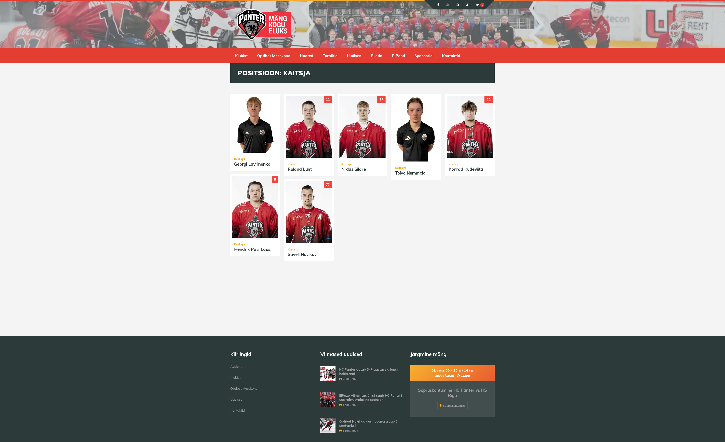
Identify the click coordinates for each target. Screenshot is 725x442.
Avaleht (236, 366)
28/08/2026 (350, 379)
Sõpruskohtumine (454, 405)
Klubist (241, 55)
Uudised (354, 55)
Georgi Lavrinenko (252, 164)
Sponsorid (423, 55)
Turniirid (330, 55)
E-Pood (398, 55)
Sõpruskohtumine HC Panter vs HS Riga (452, 393)
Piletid (376, 55)
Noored (306, 55)
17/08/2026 (350, 405)
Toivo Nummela (410, 173)
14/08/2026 (350, 431)
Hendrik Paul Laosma (255, 249)
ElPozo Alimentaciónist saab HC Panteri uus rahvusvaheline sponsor (370, 397)
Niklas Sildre (353, 169)
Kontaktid (451, 55)
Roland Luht (300, 169)
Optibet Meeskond (273, 55)
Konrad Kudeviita (466, 169)
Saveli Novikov (302, 254)
